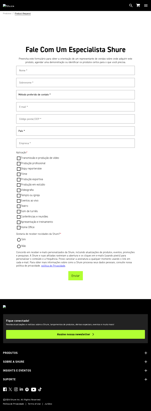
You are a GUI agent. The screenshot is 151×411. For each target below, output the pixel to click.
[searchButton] (131, 5)
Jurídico (48, 404)
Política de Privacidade (13, 404)
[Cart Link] (138, 5)
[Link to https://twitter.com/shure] (10, 389)
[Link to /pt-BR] (11, 5)
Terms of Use (34, 404)
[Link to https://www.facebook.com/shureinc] (5, 389)
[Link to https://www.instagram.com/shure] (16, 389)
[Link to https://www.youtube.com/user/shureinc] (33, 389)
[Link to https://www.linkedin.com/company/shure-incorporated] (21, 389)
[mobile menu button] (146, 5)
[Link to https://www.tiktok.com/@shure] (40, 389)
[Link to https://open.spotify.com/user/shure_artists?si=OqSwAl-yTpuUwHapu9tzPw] (27, 389)
